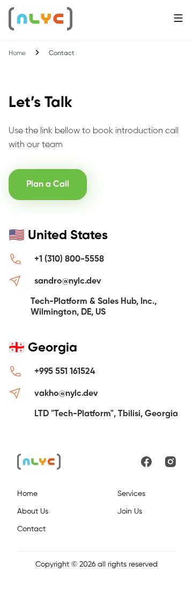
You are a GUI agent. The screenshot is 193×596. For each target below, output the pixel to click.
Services (131, 494)
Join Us (129, 511)
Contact (31, 529)
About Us (32, 511)
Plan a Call (47, 184)
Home (17, 53)
